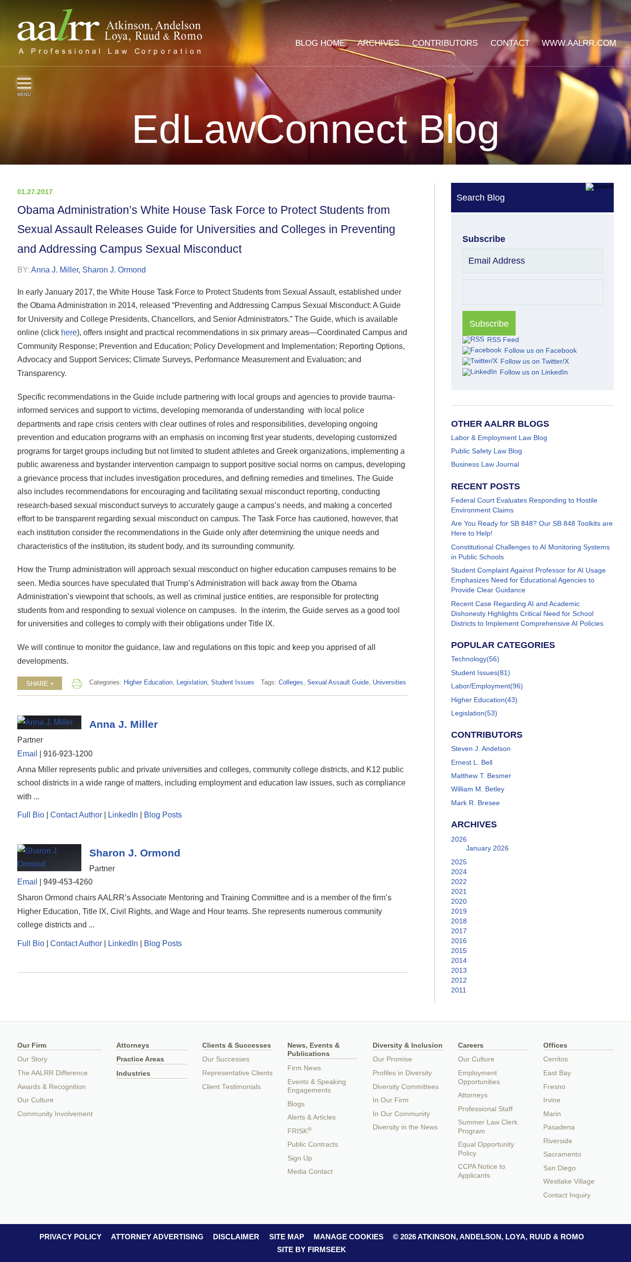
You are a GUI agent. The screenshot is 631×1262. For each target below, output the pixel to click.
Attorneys (132, 1045)
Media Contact (310, 1171)
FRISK (299, 1131)
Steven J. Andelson (481, 748)
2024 (459, 872)
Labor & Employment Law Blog (499, 438)
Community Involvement (55, 1114)
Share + (40, 684)
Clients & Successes (236, 1045)
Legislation (191, 682)
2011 (458, 990)
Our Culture (35, 1100)
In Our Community (401, 1114)
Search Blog (480, 198)
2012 (459, 980)
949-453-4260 (68, 881)
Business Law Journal (485, 464)
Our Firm (31, 1045)
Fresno (554, 1087)
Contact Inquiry (567, 1195)
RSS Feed (503, 339)
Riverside (557, 1141)
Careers (471, 1045)
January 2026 (487, 848)
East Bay (557, 1073)
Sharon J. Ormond (114, 269)
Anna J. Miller (54, 269)
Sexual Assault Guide (338, 682)
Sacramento (562, 1154)
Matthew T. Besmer (481, 776)
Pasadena (559, 1127)
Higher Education (148, 682)
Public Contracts (312, 1144)
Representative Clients (237, 1073)
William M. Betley (477, 789)
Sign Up (299, 1158)
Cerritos (555, 1059)
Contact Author (76, 814)
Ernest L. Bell (471, 762)
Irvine (552, 1100)
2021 (459, 891)
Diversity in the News (405, 1127)
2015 (459, 951)
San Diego (559, 1168)
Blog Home (320, 43)
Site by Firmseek (311, 1249)
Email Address (496, 261)
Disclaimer (236, 1236)
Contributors (445, 43)
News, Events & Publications (313, 1050)
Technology (469, 659)
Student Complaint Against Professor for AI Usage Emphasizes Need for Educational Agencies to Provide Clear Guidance (528, 580)
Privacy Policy (70, 1236)
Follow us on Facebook (540, 350)
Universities (389, 682)
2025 (459, 862)
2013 (459, 970)
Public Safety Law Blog (486, 451)
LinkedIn (123, 814)
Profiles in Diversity (402, 1073)
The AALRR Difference (52, 1073)
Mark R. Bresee (475, 803)
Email (27, 753)
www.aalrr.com (579, 43)
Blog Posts (163, 814)
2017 (459, 931)
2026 (459, 839)
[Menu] (24, 83)
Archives (378, 43)
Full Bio (30, 814)
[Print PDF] (77, 683)
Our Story (32, 1059)
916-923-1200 (68, 753)
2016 (459, 941)
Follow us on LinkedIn (534, 372)
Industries (133, 1073)
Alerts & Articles (311, 1117)
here (69, 332)
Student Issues (232, 682)
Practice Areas (140, 1059)
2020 (459, 901)
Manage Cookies (349, 1236)
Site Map (286, 1236)
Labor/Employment (480, 686)
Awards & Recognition (51, 1087)
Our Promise (392, 1059)
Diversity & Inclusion (408, 1045)
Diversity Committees (406, 1087)
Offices (555, 1045)
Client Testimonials (231, 1087)
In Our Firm (391, 1100)
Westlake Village (569, 1181)
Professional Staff (485, 1109)
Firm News (304, 1068)
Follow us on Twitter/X (534, 361)
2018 (459, 921)
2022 (459, 882)
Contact (510, 43)
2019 (459, 911)
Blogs (296, 1104)
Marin (552, 1114)
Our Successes (225, 1059)
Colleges (291, 682)
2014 (459, 960)
